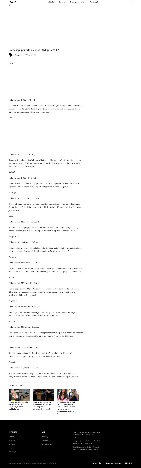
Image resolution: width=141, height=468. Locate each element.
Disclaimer (128, 463)
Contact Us (44, 440)
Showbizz (62, 2)
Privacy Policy (97, 463)
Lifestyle (83, 2)
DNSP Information (47, 444)
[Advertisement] (46, 82)
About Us (44, 448)
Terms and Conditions (113, 463)
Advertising (44, 437)
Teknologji (94, 2)
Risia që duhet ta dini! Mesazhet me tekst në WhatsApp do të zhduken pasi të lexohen (86, 434)
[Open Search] (130, 2)
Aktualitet (52, 2)
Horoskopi (73, 2)
